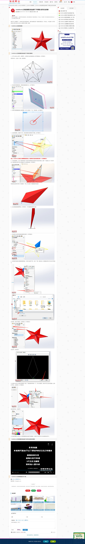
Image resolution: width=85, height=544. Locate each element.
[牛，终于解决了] (24, 520)
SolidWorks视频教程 (30, 5)
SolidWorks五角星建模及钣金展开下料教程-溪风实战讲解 (45, 5)
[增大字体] (37, 11)
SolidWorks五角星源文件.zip (16, 479)
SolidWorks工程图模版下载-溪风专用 (67, 23)
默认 (36, 11)
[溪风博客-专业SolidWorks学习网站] (14, 2)
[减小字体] (34, 11)
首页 (30, 1)
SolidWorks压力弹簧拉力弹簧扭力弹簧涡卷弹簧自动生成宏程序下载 (72, 25)
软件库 (56, 1)
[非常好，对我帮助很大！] (26, 520)
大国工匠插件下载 (63, 10)
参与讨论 (53, 532)
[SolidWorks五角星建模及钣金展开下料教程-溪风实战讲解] (33, 39)
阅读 (34, 490)
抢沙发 (32, 11)
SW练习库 (41, 1)
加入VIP (65, 1)
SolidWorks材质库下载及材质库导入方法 (67, 15)
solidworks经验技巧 (22, 5)
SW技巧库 (35, 1)
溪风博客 (18, 11)
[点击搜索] (69, 2)
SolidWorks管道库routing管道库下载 (67, 28)
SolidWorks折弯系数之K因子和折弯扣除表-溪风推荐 (69, 19)
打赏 (28, 490)
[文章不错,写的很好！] (22, 520)
